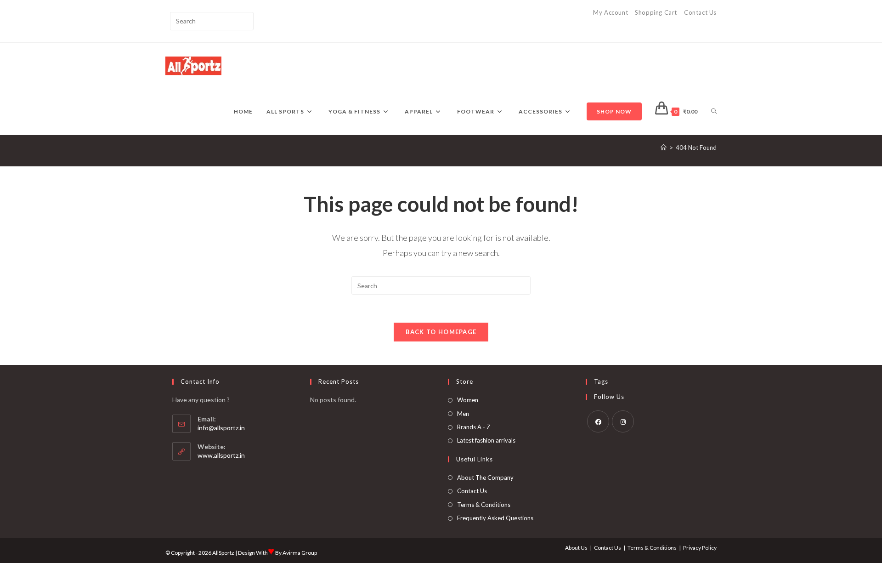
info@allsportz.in (221, 428)
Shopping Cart (656, 12)
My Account (610, 12)
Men (463, 413)
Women (467, 400)
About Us (576, 547)
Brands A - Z (473, 427)
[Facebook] (598, 421)
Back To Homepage (441, 332)
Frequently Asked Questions (495, 518)
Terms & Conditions (483, 504)
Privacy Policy (700, 547)
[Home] (664, 147)
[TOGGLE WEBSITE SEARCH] (714, 112)
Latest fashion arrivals (486, 440)
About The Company (485, 477)
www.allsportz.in (221, 455)
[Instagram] (623, 421)
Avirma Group (300, 552)
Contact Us (700, 12)
